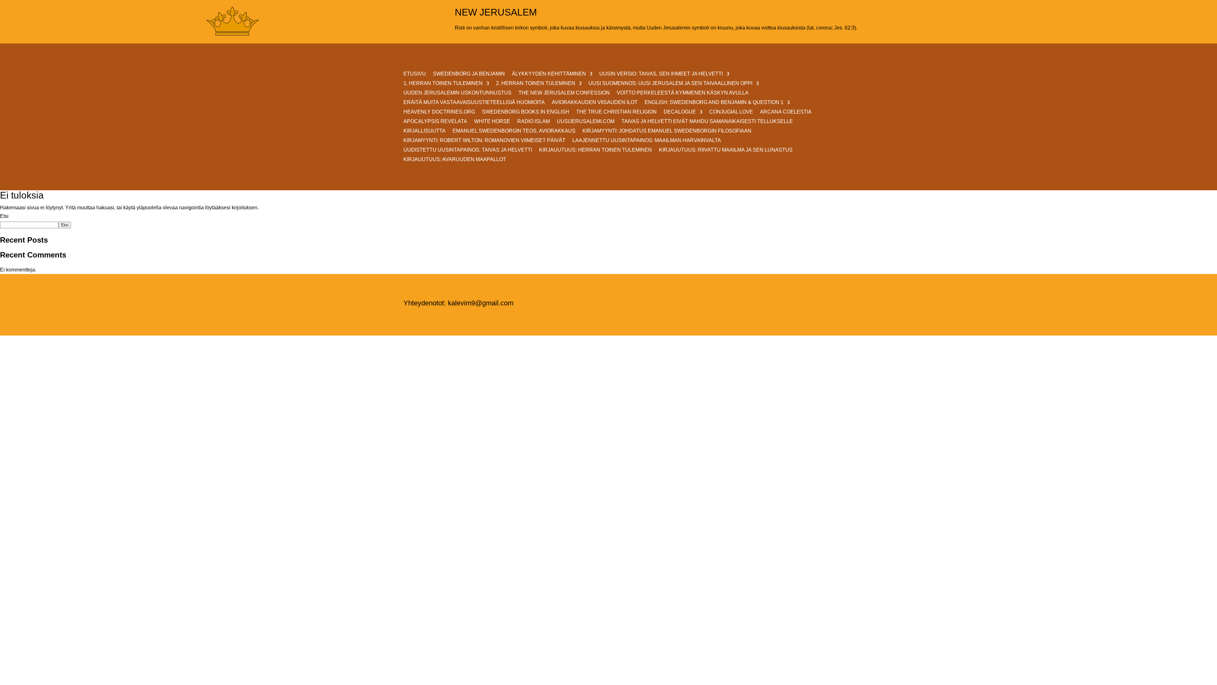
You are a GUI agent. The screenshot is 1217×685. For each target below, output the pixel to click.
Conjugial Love (731, 112)
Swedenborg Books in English (525, 112)
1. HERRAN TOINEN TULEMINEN (443, 83)
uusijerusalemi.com (586, 121)
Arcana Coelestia (786, 112)
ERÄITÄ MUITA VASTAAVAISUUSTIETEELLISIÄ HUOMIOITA (474, 102)
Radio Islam (533, 121)
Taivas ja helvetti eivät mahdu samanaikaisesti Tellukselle (707, 121)
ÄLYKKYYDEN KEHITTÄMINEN (549, 74)
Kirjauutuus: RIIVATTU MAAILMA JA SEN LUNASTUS (726, 150)
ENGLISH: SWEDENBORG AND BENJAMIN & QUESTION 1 (714, 102)
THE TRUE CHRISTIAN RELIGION (616, 112)
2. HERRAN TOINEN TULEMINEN (535, 83)
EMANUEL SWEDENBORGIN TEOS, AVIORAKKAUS (514, 131)
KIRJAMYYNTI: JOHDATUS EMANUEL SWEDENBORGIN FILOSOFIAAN (667, 131)
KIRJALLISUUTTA (424, 131)
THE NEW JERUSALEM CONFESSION (564, 93)
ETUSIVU (414, 74)
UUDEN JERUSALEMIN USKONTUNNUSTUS (457, 93)
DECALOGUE (680, 112)
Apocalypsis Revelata (435, 121)
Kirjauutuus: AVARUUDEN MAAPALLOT (454, 159)
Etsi (4, 216)
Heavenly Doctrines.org (439, 112)
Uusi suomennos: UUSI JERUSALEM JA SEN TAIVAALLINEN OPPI (670, 83)
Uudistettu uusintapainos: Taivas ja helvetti (467, 150)
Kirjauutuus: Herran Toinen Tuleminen (595, 150)
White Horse (492, 121)
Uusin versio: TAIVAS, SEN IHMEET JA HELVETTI (661, 74)
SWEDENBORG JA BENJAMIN (469, 74)
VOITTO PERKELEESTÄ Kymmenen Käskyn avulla (683, 93)
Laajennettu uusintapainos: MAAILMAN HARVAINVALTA (646, 140)
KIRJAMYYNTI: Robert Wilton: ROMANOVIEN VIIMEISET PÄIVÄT (484, 140)
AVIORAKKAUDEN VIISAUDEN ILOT (595, 102)
